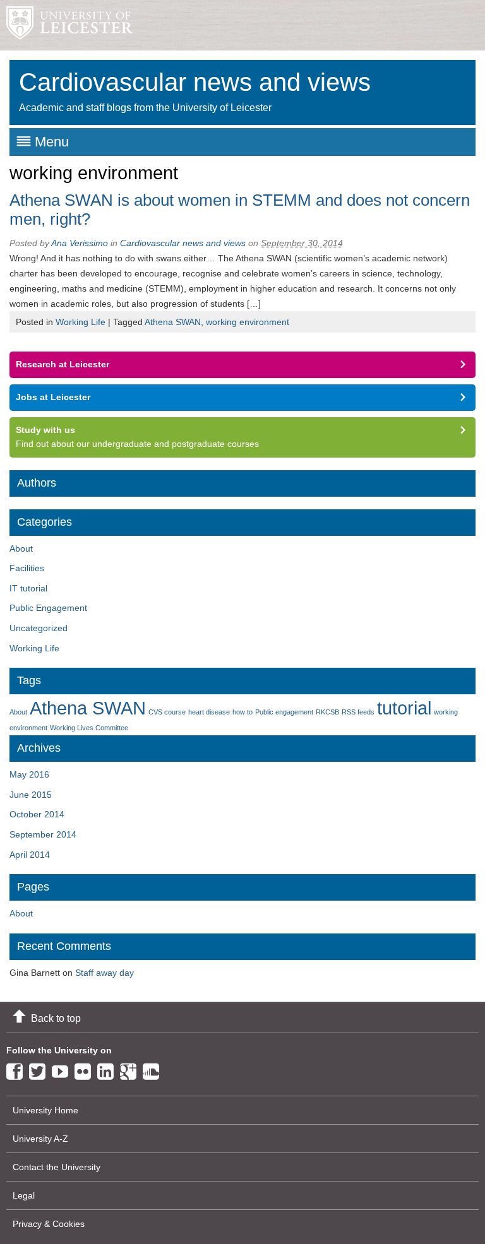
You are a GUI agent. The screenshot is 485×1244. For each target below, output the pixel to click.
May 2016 (29, 774)
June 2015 (30, 795)
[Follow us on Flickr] (86, 1069)
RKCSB (327, 712)
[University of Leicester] (66, 25)
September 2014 (42, 834)
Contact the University (56, 1167)
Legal (24, 1195)
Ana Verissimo (79, 243)
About (21, 548)
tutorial (404, 707)
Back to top (56, 1018)
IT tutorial (28, 588)
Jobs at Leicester (53, 397)
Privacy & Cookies (49, 1224)
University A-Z (40, 1139)
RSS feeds (358, 712)
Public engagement (284, 712)
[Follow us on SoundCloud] (154, 1069)
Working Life (80, 322)
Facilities (26, 568)
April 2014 (29, 855)
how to (242, 712)
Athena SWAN (173, 322)
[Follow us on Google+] (131, 1069)
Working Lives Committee (89, 728)
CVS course (167, 712)
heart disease (209, 712)
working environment (247, 322)
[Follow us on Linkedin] (108, 1069)
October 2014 (36, 814)
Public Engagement (48, 608)
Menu (52, 142)
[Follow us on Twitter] (40, 1069)
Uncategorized (38, 628)
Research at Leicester (62, 364)
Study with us (45, 430)
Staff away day (104, 973)
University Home (45, 1110)
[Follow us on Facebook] (17, 1069)
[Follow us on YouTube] (63, 1069)
